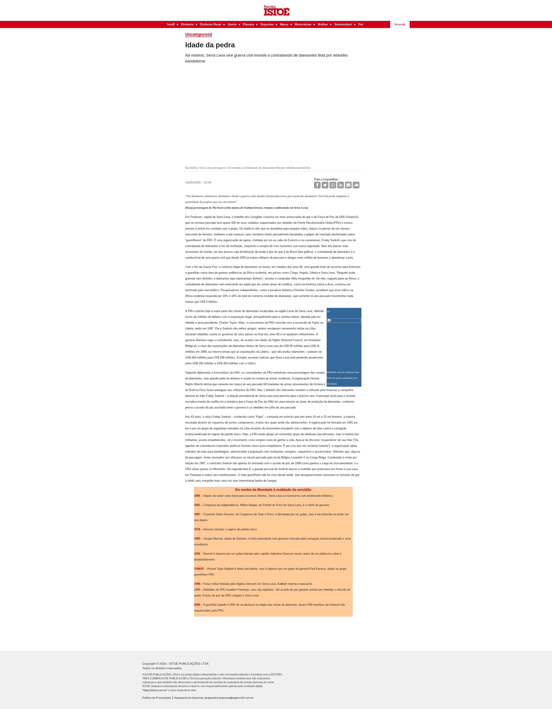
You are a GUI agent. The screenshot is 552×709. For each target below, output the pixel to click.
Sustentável (343, 24)
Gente (232, 24)
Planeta (248, 24)
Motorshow (303, 24)
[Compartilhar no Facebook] (317, 185)
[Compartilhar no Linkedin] (340, 185)
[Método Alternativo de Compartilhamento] (356, 185)
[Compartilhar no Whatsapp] (332, 185)
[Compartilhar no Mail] (348, 185)
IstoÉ (171, 24)
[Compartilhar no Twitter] (325, 185)
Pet (360, 24)
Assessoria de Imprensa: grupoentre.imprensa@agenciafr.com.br (214, 697)
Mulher (323, 24)
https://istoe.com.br (155, 690)
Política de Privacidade (156, 697)
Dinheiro (187, 24)
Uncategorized (198, 34)
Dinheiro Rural (210, 24)
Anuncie (399, 24)
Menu (284, 24)
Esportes (267, 24)
